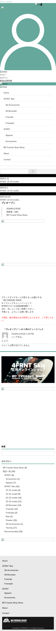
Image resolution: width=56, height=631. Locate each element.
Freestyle (10, 123)
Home (6, 93)
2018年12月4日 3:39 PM (22, 334)
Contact (7, 159)
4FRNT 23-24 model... (10, 200)
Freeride (9, 117)
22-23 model (11, 490)
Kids (8, 516)
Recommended (11, 531)
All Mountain (11, 111)
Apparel (9, 135)
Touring (9, 528)
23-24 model (11, 494)
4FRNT (7, 129)
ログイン (4, 78)
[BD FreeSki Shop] (17, 8)
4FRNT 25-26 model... (10, 181)
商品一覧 (7, 471)
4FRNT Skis (9, 99)
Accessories (11, 141)
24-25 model (11, 498)
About (6, 153)
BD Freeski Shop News (14, 147)
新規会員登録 (6, 81)
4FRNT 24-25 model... (10, 191)
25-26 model (11, 501)
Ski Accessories (13, 105)
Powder (9, 520)
